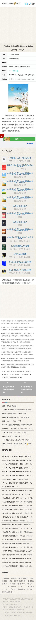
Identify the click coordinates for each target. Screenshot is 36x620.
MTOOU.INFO (22, 613)
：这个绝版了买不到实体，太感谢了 (15, 432)
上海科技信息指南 (20, 254)
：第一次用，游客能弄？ (11, 436)
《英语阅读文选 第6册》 (9, 578)
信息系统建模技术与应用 (20, 246)
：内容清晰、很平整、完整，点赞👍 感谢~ (17, 444)
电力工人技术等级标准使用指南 (20, 262)
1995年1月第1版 (15, 479)
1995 (11, 487)
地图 (18, 615)
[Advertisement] (18, 25)
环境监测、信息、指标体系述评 (20, 158)
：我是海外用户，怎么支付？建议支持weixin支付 (19, 440)
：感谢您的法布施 (9, 406)
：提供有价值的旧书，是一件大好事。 (15, 413)
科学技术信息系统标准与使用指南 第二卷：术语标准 (20, 182)
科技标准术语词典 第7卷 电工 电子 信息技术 (20, 238)
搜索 (33, 4)
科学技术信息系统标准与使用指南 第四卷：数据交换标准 (20, 190)
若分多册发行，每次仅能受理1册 (24, 79)
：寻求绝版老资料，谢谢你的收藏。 (16, 417)
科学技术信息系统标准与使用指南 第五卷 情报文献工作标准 (20, 230)
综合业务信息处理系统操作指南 (20, 270)
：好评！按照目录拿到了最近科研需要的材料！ (19, 410)
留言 (26, 4)
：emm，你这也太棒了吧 (11, 421)
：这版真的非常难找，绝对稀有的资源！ (17, 425)
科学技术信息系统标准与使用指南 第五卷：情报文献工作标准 (20, 198)
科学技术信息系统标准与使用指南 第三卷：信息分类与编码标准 (20, 174)
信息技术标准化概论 (20, 206)
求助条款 (15, 71)
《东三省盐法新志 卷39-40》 (17, 584)
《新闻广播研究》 (23, 578)
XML (15, 615)
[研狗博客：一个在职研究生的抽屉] (11, 3)
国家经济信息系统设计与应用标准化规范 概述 (20, 166)
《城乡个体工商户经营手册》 (17, 581)
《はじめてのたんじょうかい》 (15, 586)
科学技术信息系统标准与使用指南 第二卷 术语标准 (20, 214)
